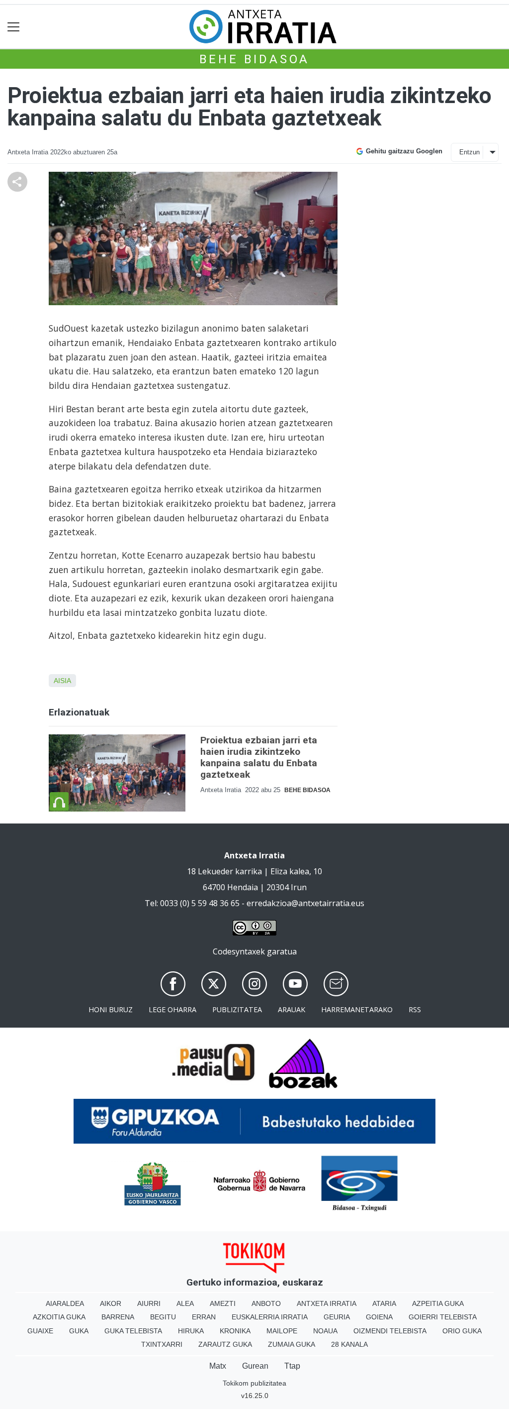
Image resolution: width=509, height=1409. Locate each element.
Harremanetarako (357, 1009)
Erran (204, 1317)
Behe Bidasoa (254, 59)
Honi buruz (110, 1009)
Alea (185, 1303)
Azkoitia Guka (59, 1317)
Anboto (266, 1303)
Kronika (235, 1331)
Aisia (62, 681)
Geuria (337, 1317)
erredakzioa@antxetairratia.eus (305, 903)
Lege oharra (172, 1009)
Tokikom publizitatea (254, 1383)
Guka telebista (133, 1331)
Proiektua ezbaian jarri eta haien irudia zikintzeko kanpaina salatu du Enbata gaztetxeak (258, 757)
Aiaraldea (65, 1303)
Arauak (291, 1009)
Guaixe (40, 1331)
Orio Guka (462, 1331)
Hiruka (191, 1331)
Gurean (255, 1366)
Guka (78, 1331)
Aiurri (149, 1303)
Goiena (379, 1317)
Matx (217, 1366)
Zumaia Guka (291, 1344)
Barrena (117, 1317)
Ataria (384, 1303)
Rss (415, 1009)
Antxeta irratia (326, 1303)
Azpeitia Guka (438, 1303)
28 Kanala (349, 1344)
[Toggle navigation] (13, 26)
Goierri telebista (443, 1317)
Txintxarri (161, 1344)
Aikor (110, 1303)
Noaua (325, 1331)
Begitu (163, 1317)
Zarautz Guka (225, 1344)
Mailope (281, 1331)
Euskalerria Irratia (270, 1317)
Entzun (469, 152)
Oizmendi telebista (389, 1331)
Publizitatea (237, 1009)
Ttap (292, 1366)
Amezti (223, 1303)
